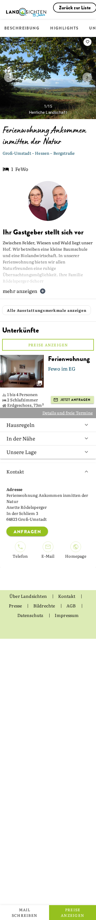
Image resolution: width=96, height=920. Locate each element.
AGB (71, 605)
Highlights (64, 28)
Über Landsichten (28, 596)
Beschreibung (21, 28)
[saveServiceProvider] (87, 42)
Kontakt (15, 471)
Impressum (67, 615)
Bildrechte (44, 605)
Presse (16, 605)
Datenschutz (30, 615)
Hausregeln (20, 425)
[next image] (87, 77)
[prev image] (9, 77)
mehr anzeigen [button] (20, 291)
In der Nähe (20, 438)
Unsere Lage (21, 452)
